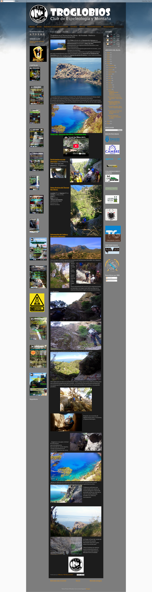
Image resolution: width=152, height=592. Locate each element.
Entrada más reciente (58, 581)
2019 (108, 54)
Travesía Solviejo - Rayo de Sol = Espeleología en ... (115, 107)
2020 (108, 52)
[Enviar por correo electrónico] (77, 575)
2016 (108, 61)
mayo (110, 80)
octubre (110, 69)
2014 (108, 121)
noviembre (111, 67)
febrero (110, 87)
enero (110, 89)
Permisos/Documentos (94, 26)
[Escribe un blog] (79, 575)
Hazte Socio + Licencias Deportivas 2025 (56, 26)
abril (109, 82)
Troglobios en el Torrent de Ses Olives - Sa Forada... (115, 112)
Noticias (32, 26)
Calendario (73, 26)
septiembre (111, 71)
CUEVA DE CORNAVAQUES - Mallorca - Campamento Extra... (114, 93)
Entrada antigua (96, 581)
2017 (108, 59)
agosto (110, 74)
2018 (108, 57)
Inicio (78, 581)
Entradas (109, 277)
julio (109, 76)
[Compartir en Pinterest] (83, 575)
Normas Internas (109, 26)
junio (109, 78)
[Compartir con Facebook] (82, 575)
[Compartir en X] (80, 575)
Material (82, 26)
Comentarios (111, 280)
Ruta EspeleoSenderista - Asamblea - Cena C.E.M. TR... (115, 98)
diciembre (111, 65)
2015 (108, 63)
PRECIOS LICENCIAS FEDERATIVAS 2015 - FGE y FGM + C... (114, 103)
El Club (39, 26)
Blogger (88, 588)
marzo (110, 84)
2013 (108, 123)
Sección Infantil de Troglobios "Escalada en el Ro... (114, 117)
